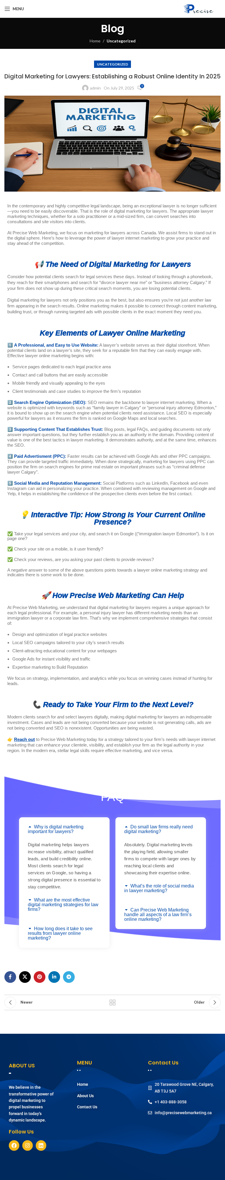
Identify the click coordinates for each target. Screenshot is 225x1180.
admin (95, 87)
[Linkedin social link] (54, 977)
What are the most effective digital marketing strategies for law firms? (63, 904)
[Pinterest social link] (39, 977)
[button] (64, 829)
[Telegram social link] (69, 977)
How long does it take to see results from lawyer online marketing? (60, 933)
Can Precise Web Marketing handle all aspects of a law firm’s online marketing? (158, 914)
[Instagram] (27, 1145)
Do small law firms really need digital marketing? (158, 829)
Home (95, 40)
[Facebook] (14, 1145)
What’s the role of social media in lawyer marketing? (159, 888)
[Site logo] (200, 9)
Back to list (112, 1002)
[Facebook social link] (10, 977)
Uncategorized (121, 40)
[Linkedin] (41, 1145)
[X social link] (25, 977)
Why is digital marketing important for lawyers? (55, 829)
